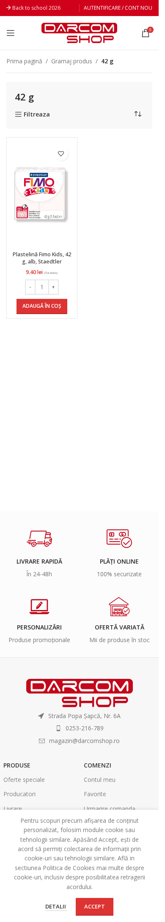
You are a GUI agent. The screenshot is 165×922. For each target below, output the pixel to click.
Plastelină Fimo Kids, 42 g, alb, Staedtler (42, 258)
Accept (94, 906)
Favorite (95, 794)
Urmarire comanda (109, 809)
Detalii (56, 906)
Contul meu (100, 780)
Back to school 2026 (36, 7)
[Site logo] (79, 32)
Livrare (12, 809)
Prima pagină (24, 61)
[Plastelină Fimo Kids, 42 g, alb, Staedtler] (42, 195)
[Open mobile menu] (10, 32)
